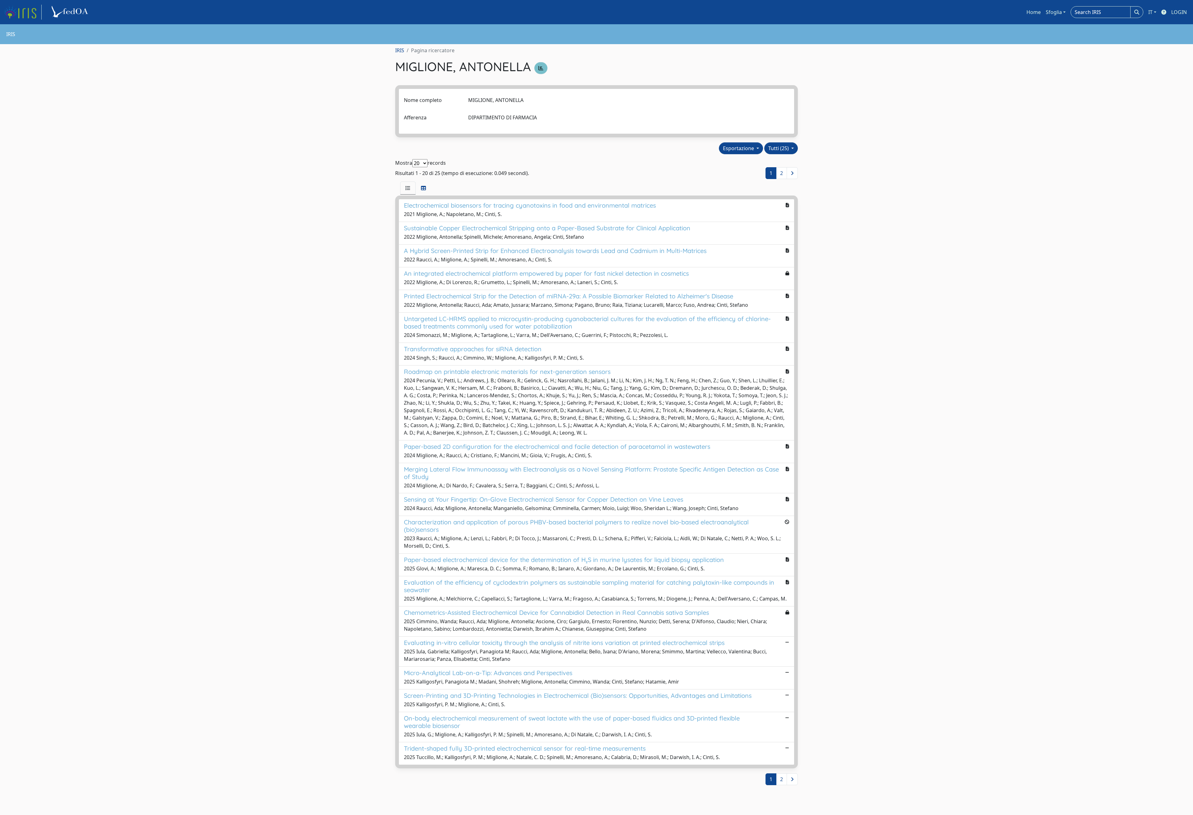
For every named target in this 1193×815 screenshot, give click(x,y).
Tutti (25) (779, 148)
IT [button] (1150, 12)
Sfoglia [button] (1054, 12)
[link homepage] (23, 12)
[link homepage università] (71, 12)
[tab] (408, 188)
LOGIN (1179, 12)
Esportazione (739, 148)
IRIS (399, 50)
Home (1033, 12)
